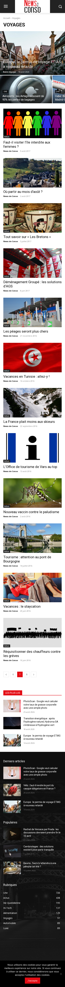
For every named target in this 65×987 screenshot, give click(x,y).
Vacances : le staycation (21, 606)
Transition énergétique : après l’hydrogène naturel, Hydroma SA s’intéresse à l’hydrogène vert (41, 721)
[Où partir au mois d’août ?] (32, 172)
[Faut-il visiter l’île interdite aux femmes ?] (32, 123)
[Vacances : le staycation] (32, 587)
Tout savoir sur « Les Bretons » (27, 237)
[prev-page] (6, 674)
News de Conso (10, 151)
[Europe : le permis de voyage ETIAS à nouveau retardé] (32, 53)
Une (6, 57)
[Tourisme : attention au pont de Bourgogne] (32, 538)
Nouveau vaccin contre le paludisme (31, 512)
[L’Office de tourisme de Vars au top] (32, 448)
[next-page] (33, 674)
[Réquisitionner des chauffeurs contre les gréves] (32, 632)
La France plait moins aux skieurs (29, 422)
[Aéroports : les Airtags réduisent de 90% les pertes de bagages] (26, 89)
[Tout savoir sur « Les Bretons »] (32, 218)
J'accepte (33, 980)
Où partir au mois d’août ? (22, 192)
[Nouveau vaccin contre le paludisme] (32, 493)
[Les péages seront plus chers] (32, 312)
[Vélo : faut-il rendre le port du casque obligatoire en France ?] (12, 790)
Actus (6, 136)
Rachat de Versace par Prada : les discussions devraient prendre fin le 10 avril (42, 832)
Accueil (6, 18)
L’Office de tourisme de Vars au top (30, 467)
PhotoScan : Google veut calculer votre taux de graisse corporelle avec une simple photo (41, 704)
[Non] (60, 974)
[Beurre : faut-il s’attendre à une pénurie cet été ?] (12, 868)
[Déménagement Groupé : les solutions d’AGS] (32, 263)
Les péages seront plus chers (25, 331)
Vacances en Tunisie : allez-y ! (26, 376)
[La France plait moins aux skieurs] (32, 402)
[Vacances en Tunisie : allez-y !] (32, 357)
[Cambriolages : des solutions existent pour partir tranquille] (12, 851)
